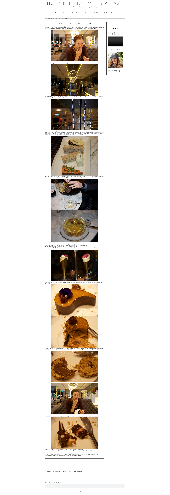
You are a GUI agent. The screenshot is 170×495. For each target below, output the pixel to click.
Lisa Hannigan (78, 455)
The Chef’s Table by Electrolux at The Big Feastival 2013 (60, 461)
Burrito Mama (99, 461)
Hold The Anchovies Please (85, 3)
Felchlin (76, 246)
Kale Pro (84, 493)
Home (55, 12)
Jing (68, 176)
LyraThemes (89, 493)
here (95, 28)
